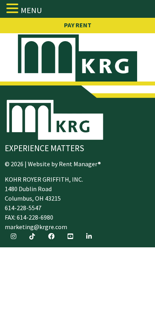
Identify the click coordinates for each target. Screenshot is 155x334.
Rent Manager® (80, 164)
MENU (31, 10)
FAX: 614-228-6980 (29, 217)
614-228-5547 (23, 208)
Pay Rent (77, 25)
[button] (13, 8)
